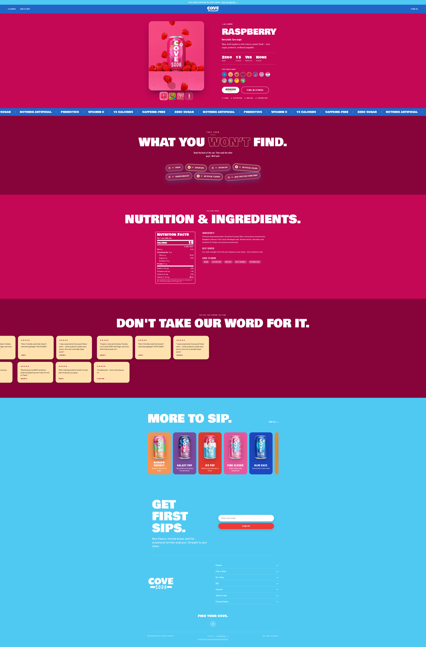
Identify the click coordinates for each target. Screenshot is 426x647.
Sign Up (246, 526)
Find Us (414, 9)
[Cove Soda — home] (213, 9)
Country (211, 636)
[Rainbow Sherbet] (224, 80)
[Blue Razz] (224, 74)
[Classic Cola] (249, 74)
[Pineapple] (236, 80)
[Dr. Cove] (243, 74)
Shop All (273, 422)
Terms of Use (247, 595)
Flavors (12, 9)
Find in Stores (255, 90)
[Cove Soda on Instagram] (213, 624)
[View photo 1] (163, 96)
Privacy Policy (247, 601)
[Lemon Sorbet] (230, 80)
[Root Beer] (236, 74)
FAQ (247, 583)
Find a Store (247, 571)
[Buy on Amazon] (230, 90)
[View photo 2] (172, 96)
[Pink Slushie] (261, 74)
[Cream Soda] (230, 74)
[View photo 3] (180, 96)
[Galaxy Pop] (255, 74)
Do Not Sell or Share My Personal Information (213, 639)
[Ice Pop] (267, 74)
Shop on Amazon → (229, 2)
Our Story (25, 9)
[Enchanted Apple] (243, 80)
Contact (247, 589)
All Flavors (227, 24)
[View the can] (189, 96)
